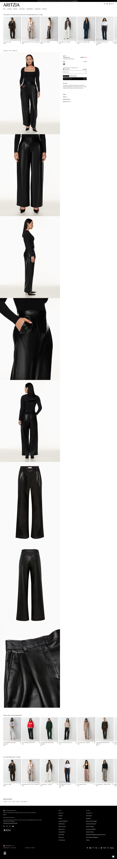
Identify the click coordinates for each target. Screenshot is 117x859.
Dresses (15, 8)
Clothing (9, 8)
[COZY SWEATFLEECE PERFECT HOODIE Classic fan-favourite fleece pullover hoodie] (31, 729)
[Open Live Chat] (113, 856)
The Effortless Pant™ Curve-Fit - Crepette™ (30, 784)
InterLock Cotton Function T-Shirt (65, 742)
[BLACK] (64, 64)
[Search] (105, 4)
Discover (44, 8)
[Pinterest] (10, 826)
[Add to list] (85, 78)
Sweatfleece (29, 8)
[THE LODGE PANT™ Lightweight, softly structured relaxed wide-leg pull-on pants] (105, 771)
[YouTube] (13, 826)
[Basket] (107, 4)
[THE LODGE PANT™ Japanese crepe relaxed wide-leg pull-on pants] (68, 29)
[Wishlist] (109, 4)
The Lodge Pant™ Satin (82, 784)
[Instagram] (7, 826)
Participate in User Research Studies (10, 823)
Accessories (37, 8)
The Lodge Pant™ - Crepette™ (46, 784)
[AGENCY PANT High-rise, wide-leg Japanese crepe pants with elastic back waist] (49, 29)
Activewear (22, 8)
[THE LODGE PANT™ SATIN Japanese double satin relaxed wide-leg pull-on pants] (86, 771)
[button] (66, 69)
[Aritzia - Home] (11, 4)
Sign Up (4, 814)
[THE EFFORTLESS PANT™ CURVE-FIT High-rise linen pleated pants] (105, 29)
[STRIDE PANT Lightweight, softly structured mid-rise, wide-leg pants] (86, 29)
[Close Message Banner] (114, 0)
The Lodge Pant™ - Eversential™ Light (103, 784)
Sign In (112, 3)
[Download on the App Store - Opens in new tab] (22, 830)
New (4, 8)
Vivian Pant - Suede (7, 784)
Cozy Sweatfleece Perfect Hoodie (28, 742)
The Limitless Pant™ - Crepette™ (84, 742)
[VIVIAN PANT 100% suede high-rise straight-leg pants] (12, 29)
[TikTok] (4, 826)
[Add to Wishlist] (20, 42)
